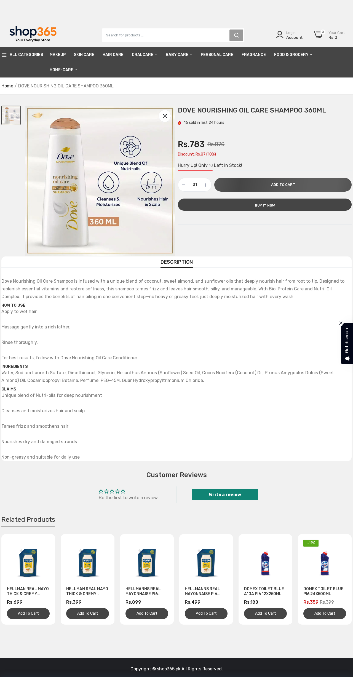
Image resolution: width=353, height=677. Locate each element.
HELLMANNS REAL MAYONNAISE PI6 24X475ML (202, 591)
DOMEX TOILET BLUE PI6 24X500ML (323, 591)
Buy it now (265, 205)
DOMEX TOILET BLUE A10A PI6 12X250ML (264, 591)
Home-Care (62, 70)
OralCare (143, 54)
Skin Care (84, 54)
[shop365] (33, 35)
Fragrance (254, 54)
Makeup (58, 54)
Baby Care (177, 54)
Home (7, 86)
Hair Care (113, 54)
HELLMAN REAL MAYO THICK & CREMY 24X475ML (87, 591)
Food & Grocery (291, 54)
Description (177, 262)
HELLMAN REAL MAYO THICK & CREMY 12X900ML (28, 591)
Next (338, 579)
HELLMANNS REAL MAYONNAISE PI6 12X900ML (143, 591)
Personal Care (217, 54)
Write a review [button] (225, 494)
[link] (342, 637)
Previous (15, 579)
